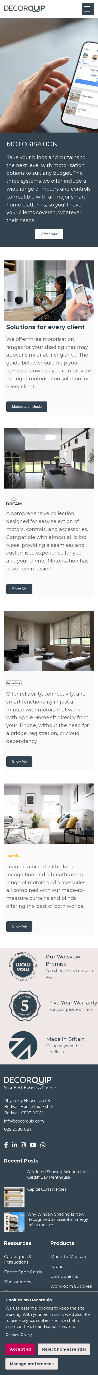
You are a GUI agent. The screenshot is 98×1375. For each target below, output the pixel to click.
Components (64, 1276)
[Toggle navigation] (88, 9)
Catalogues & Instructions (17, 1259)
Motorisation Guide (27, 406)
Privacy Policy (18, 1335)
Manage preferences (32, 1363)
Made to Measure (69, 1256)
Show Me (19, 589)
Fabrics (57, 1266)
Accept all (20, 1349)
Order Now (49, 234)
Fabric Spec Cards (23, 1271)
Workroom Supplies (71, 1286)
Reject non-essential (64, 1349)
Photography (17, 1281)
